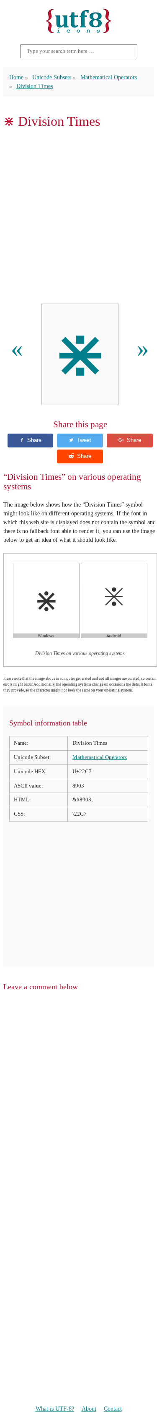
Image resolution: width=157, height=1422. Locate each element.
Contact (113, 1409)
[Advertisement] (78, 216)
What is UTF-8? (55, 1409)
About (89, 1409)
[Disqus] (78, 1104)
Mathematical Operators (108, 77)
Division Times (34, 86)
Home (16, 77)
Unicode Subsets (51, 77)
